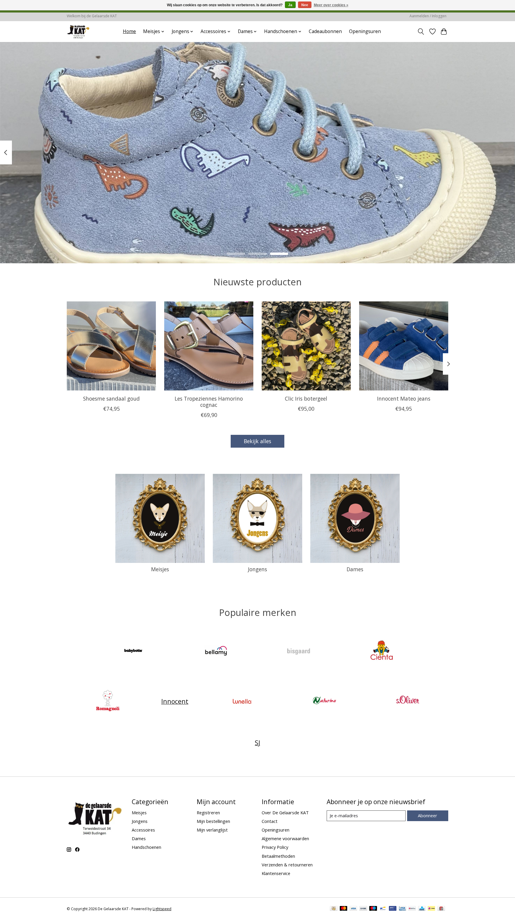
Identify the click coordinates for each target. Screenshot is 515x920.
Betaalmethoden (278, 856)
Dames (355, 569)
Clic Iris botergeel (306, 398)
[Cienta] (381, 651)
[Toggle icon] (421, 31)
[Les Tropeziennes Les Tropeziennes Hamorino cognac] (208, 345)
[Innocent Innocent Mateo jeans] (403, 345)
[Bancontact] (383, 909)
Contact (269, 821)
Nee (304, 5)
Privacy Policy (275, 847)
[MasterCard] (344, 909)
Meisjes (160, 569)
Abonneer (427, 815)
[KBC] (422, 909)
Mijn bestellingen (213, 821)
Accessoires (143, 830)
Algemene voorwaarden (285, 838)
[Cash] (333, 909)
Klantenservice (276, 873)
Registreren (208, 812)
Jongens (257, 569)
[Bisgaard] (299, 651)
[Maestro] (373, 909)
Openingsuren (365, 31)
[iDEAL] (431, 909)
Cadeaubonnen (325, 31)
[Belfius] (412, 909)
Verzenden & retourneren (287, 865)
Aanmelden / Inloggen (427, 15)
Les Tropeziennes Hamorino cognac (209, 401)
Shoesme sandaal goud (111, 398)
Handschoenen (146, 847)
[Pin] (392, 909)
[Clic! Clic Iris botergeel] (306, 345)
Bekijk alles (257, 441)
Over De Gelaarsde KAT (285, 812)
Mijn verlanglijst (212, 830)
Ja (290, 5)
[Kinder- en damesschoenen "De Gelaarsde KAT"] (78, 31)
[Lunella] (242, 701)
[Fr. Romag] (107, 701)
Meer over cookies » (331, 5)
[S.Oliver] (407, 701)
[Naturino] (325, 701)
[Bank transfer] (363, 909)
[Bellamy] (216, 651)
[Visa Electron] (402, 909)
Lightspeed (162, 908)
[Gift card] (441, 909)
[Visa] (353, 909)
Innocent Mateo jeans (403, 398)
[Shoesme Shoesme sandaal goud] (111, 345)
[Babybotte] (133, 651)
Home (129, 31)
